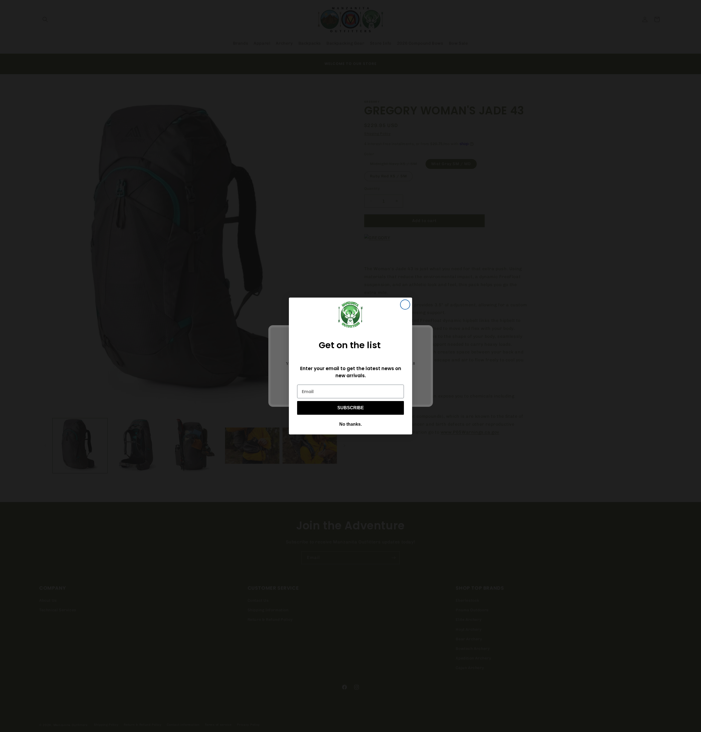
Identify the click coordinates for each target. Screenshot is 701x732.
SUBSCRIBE (350, 407)
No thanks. (350, 424)
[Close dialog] (405, 304)
